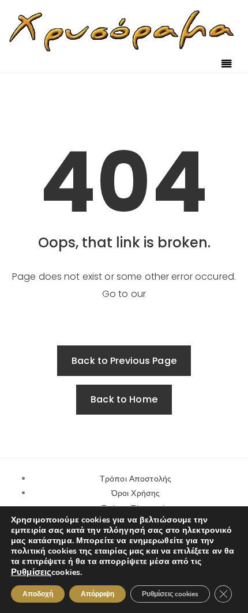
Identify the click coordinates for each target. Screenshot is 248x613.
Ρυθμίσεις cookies (170, 594)
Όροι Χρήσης (135, 493)
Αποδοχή (37, 594)
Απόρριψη (97, 594)
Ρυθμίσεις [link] (31, 572)
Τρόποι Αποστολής (135, 478)
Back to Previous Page (124, 360)
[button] (226, 65)
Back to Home (124, 399)
